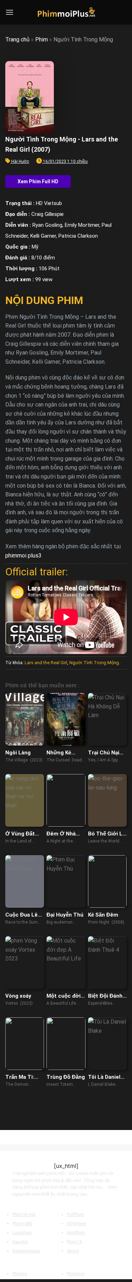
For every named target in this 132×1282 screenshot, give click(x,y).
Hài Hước (20, 161)
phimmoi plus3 (23, 555)
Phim (41, 39)
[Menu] (9, 12)
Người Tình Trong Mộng (94, 662)
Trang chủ (17, 39)
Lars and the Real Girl (46, 662)
